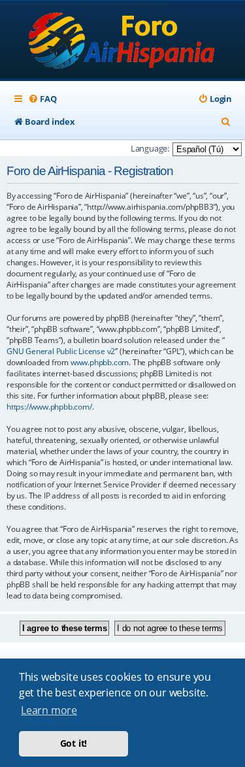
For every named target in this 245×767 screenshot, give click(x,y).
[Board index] (122, 41)
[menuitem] (42, 99)
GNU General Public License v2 (61, 351)
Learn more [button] (49, 710)
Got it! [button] (74, 743)
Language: (150, 148)
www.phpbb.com (100, 362)
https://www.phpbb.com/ (49, 406)
